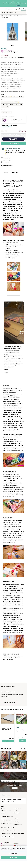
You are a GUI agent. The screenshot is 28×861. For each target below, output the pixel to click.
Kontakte (16, 818)
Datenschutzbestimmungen (14, 785)
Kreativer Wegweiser (6, 830)
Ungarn (17, 843)
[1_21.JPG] (13, 281)
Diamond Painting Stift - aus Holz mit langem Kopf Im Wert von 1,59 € (15, 120)
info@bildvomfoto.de (9, 802)
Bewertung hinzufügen (9, 702)
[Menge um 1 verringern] (2, 131)
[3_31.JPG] (13, 291)
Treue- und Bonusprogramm (18, 823)
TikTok (6, 369)
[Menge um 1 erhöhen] (6, 131)
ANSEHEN (17, 5)
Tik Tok (21, 749)
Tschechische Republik (6, 843)
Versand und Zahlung (7, 126)
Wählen (8, 740)
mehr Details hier (16, 64)
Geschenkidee (17, 813)
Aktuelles (16, 810)
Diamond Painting (5, 69)
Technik (3, 808)
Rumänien (17, 845)
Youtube (24, 749)
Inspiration (3, 813)
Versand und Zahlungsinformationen (6, 822)
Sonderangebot (17, 808)
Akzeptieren (13, 857)
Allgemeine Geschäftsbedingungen (6, 819)
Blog (14, 830)
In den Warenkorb (14, 143)
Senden (14, 788)
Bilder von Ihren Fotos (6, 810)
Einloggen (16, 9)
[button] (11, 45)
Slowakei (5, 845)
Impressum (16, 821)
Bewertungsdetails (19, 57)
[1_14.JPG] (13, 271)
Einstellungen (13, 853)
